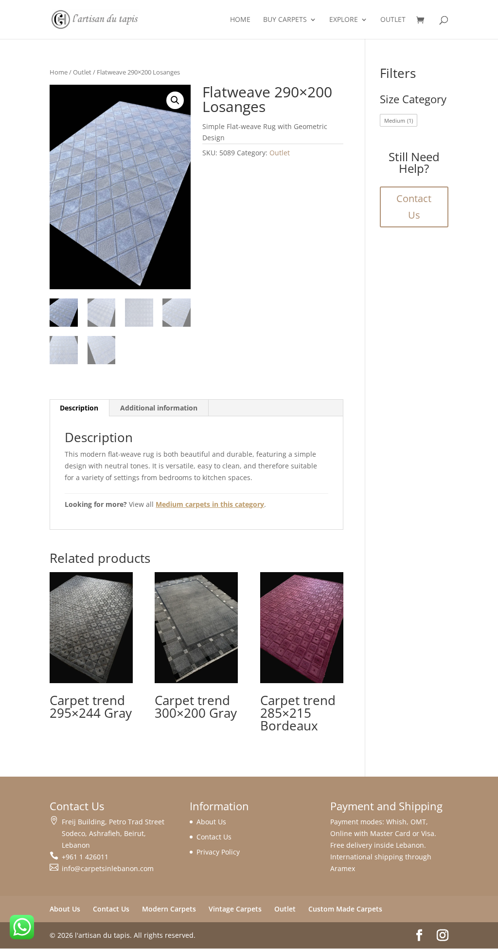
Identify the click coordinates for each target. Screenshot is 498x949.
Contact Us (413, 207)
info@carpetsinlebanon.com (108, 868)
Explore (343, 20)
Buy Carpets (285, 20)
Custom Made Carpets (345, 908)
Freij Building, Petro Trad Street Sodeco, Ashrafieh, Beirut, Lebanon (113, 833)
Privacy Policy (218, 851)
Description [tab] (79, 407)
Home (240, 20)
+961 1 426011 (85, 856)
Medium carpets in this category (210, 504)
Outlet (393, 20)
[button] (175, 100)
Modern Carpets (169, 908)
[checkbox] (399, 120)
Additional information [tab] (158, 407)
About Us (211, 821)
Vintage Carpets (235, 908)
